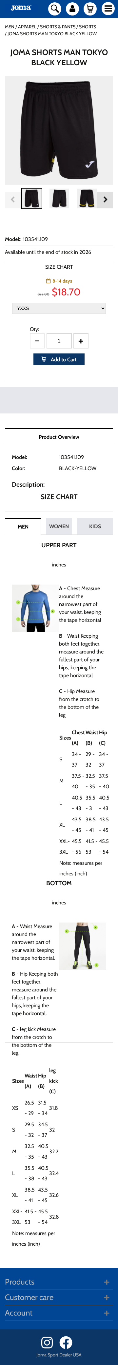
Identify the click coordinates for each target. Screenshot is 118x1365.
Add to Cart (62, 359)
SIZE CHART (59, 267)
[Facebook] (68, 1347)
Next (105, 200)
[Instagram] (49, 1347)
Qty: (34, 329)
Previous (13, 200)
